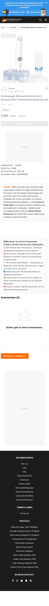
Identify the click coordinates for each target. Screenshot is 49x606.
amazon (22, 116)
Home (3, 27)
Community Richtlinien (24, 496)
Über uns (24, 464)
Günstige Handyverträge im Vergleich (24, 531)
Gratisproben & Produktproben (24, 539)
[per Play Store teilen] (26, 580)
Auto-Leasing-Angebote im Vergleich (24, 535)
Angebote (13, 27)
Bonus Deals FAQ (24, 476)
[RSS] (31, 580)
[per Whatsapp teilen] (17, 580)
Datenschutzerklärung (24, 492)
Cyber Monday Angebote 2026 (24, 563)
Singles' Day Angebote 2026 (24, 559)
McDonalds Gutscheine (24, 543)
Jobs (24, 468)
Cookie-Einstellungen (24, 500)
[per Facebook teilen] (13, 580)
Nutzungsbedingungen (25, 488)
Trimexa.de (24, 513)
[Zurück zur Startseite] (12, 19)
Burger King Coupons (24, 547)
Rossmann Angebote (24, 551)
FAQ (24, 472)
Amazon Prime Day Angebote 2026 (24, 567)
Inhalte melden (24, 484)
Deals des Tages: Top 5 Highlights (24, 527)
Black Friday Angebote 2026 (24, 555)
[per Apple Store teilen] (22, 580)
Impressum (24, 480)
